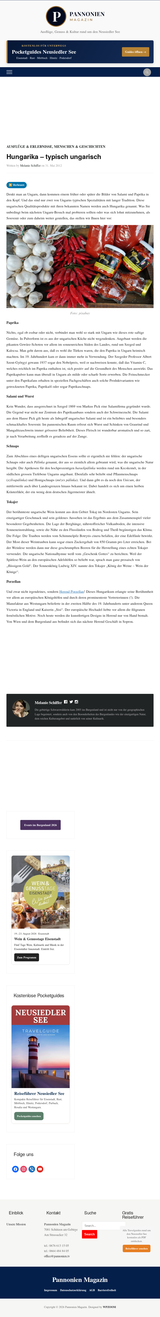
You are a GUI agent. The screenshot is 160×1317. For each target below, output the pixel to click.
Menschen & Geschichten (79, 146)
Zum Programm (26, 957)
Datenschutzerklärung (73, 1290)
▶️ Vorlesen (16, 184)
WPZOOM (109, 1307)
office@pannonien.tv (57, 1256)
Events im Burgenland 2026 (40, 825)
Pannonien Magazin (80, 1279)
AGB (92, 1290)
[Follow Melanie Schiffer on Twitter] (71, 702)
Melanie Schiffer (30, 165)
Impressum (50, 1290)
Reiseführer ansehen (136, 1248)
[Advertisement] (80, 114)
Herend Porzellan (71, 591)
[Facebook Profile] (66, 702)
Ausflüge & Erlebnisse (29, 146)
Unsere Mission (16, 1224)
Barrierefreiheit (107, 1290)
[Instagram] (77, 702)
